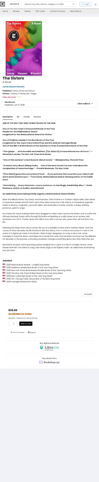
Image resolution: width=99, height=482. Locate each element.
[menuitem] (5, 11)
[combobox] (16, 4)
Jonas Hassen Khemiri (13, 86)
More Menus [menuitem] (75, 11)
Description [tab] (8, 116)
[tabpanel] (49, 205)
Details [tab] (27, 116)
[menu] (49, 11)
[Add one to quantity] (17, 323)
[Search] (73, 4)
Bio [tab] (18, 116)
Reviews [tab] (37, 116)
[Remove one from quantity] (10, 323)
